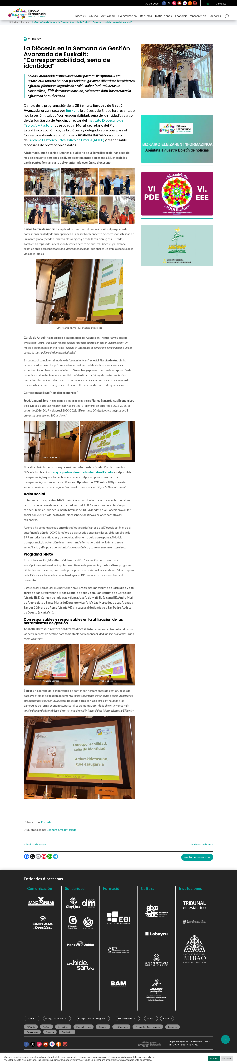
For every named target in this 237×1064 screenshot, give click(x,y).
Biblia (166, 1018)
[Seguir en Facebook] (164, 3)
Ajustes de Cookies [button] (89, 1060)
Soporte (50, 1032)
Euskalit (72, 110)
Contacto (221, 3)
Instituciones (163, 16)
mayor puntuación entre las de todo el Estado (83, 472)
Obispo (93, 16)
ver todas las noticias (197, 857)
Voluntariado (68, 829)
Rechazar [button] (226, 1058)
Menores (215, 16)
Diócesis (80, 16)
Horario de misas (126, 1018)
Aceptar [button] (214, 1058)
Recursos (146, 16)
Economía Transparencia (190, 16)
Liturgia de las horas (55, 1018)
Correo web (32, 1032)
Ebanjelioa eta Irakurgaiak (91, 1018)
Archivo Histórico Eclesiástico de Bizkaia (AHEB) (66, 140)
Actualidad (108, 16)
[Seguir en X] (169, 3)
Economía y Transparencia (148, 1027)
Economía (53, 829)
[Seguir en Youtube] (179, 3)
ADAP (150, 1018)
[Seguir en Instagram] (174, 3)
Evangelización (127, 16)
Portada (46, 822)
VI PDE (31, 1018)
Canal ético (67, 1032)
